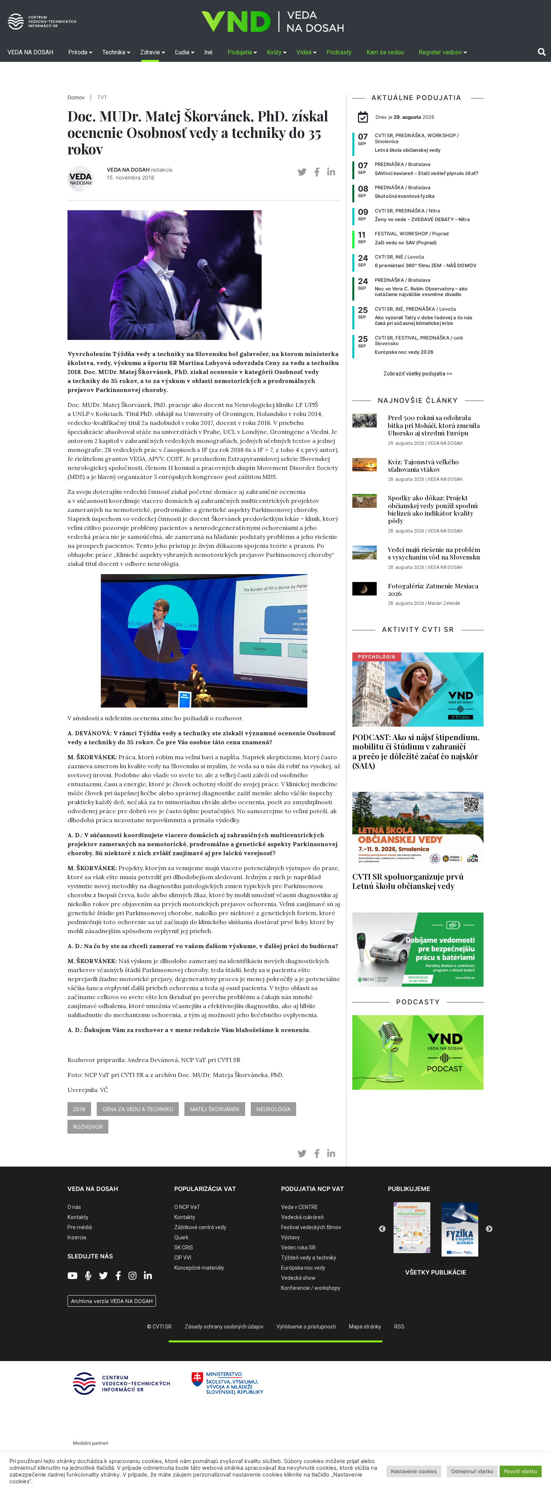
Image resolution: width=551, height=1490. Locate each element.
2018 (79, 1109)
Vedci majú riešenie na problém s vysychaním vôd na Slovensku (434, 553)
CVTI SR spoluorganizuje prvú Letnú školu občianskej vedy (408, 881)
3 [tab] (430, 1262)
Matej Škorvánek (215, 1109)
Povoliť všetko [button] (520, 1471)
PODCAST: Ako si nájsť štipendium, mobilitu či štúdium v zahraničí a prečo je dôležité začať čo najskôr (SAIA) (415, 751)
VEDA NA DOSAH (128, 169)
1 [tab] (408, 1262)
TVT (102, 97)
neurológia (273, 1109)
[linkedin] (331, 172)
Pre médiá (79, 1227)
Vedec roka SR (298, 1248)
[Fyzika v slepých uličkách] (412, 1229)
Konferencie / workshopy (310, 1288)
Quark (181, 1237)
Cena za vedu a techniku (137, 1109)
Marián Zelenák (444, 603)
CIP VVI (182, 1258)
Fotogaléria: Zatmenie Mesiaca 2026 (433, 589)
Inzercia (76, 1237)
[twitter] (302, 172)
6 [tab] (464, 1262)
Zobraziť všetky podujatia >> (417, 374)
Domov (76, 97)
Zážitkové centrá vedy (200, 1227)
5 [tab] (453, 1262)
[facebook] (317, 172)
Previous (382, 1229)
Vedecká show (298, 1278)
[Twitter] (103, 1276)
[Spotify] (88, 1276)
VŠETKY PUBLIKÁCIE (435, 1272)
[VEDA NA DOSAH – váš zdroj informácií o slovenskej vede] (272, 21)
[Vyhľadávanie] (542, 52)
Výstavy (290, 1237)
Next (489, 1229)
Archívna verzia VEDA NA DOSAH (112, 1301)
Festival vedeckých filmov (311, 1227)
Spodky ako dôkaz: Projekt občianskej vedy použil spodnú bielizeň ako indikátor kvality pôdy (433, 509)
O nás (74, 1207)
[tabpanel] (412, 1229)
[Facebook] (118, 1276)
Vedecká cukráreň (302, 1217)
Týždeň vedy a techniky (308, 1258)
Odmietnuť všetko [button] (472, 1471)
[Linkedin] (148, 1276)
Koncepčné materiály (199, 1268)
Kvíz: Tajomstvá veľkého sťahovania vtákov (423, 465)
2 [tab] (419, 1262)
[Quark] (460, 1229)
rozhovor (88, 1126)
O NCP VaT (187, 1207)
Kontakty (77, 1217)
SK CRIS (183, 1248)
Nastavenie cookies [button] (414, 1471)
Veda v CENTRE (299, 1207)
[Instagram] (132, 1276)
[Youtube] (72, 1276)
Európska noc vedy (303, 1268)
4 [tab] (441, 1262)
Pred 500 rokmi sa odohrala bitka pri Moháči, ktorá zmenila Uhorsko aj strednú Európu (434, 425)
